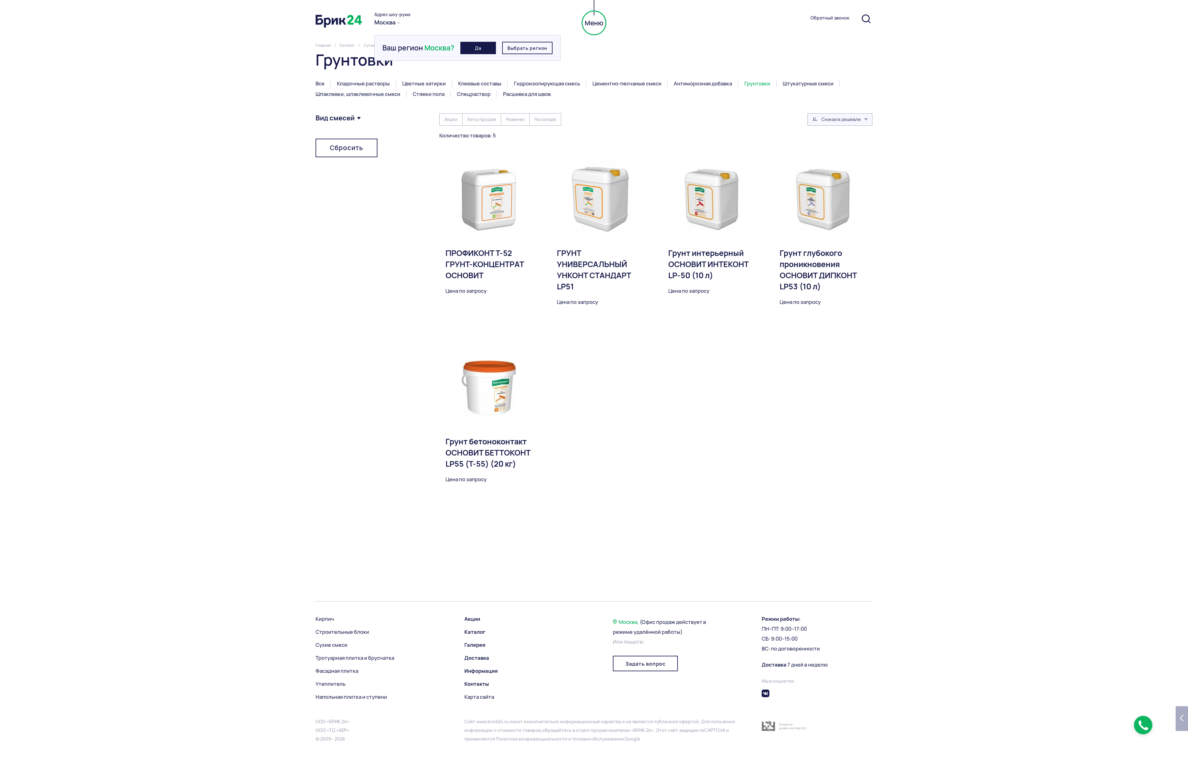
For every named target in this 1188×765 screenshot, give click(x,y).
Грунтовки (757, 83)
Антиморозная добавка (703, 83)
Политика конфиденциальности (531, 739)
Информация (481, 671)
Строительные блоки (342, 632)
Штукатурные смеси (808, 83)
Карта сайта (479, 697)
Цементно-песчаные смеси (626, 83)
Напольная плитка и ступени (351, 697)
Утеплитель (331, 684)
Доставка (476, 658)
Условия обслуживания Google (606, 739)
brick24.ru (498, 721)
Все (320, 83)
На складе (545, 119)
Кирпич (325, 619)
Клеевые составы (479, 83)
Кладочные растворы (363, 83)
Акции (451, 119)
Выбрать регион (527, 48)
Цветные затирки (424, 83)
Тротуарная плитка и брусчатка (355, 658)
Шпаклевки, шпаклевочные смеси (358, 94)
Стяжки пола (429, 94)
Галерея (474, 645)
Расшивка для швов (527, 94)
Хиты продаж (481, 119)
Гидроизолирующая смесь (547, 83)
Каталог (347, 45)
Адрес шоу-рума (392, 14)
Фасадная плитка (337, 671)
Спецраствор (474, 94)
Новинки (515, 119)
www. (482, 721)
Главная (323, 45)
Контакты (476, 684)
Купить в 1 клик (575, 364)
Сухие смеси (331, 645)
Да (478, 48)
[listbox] (839, 119)
